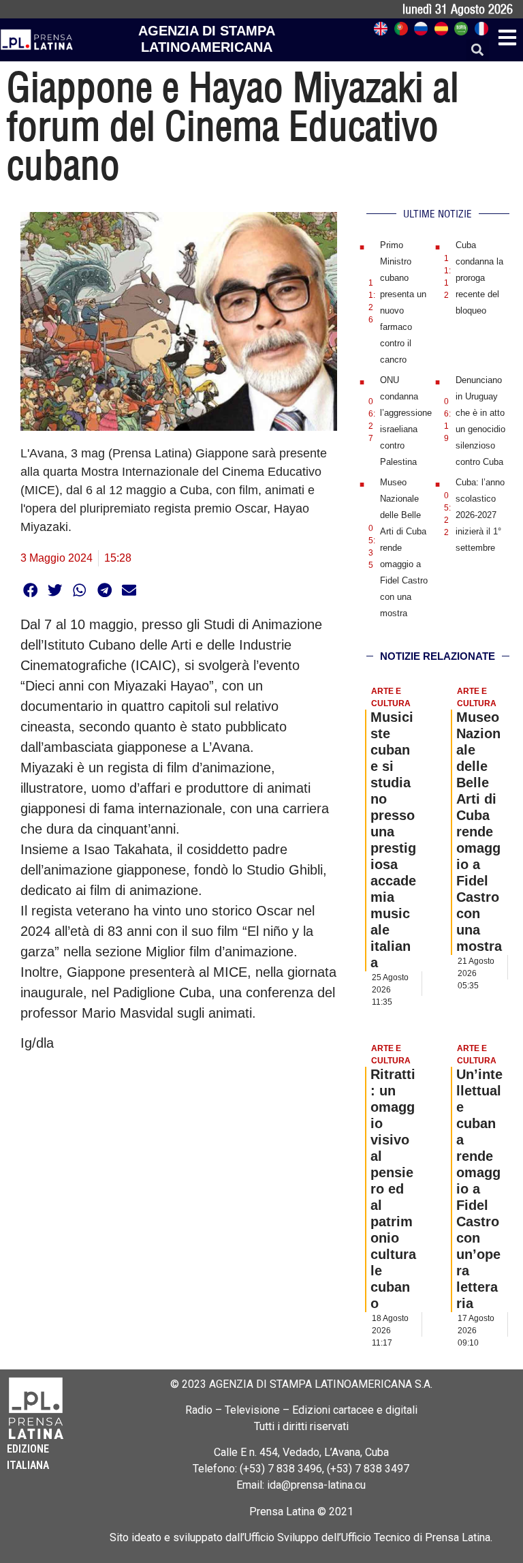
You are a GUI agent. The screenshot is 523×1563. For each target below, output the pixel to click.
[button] (477, 50)
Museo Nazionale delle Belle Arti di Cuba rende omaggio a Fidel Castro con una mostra (479, 832)
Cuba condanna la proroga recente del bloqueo (479, 278)
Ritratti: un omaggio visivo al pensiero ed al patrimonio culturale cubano (393, 1189)
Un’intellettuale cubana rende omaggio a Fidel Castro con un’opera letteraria (479, 1189)
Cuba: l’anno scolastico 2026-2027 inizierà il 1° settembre (480, 515)
